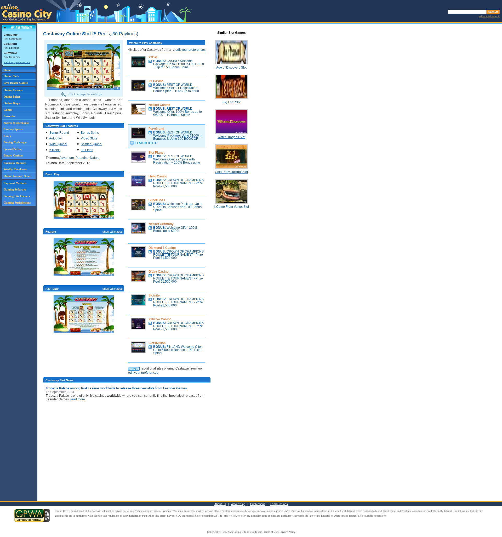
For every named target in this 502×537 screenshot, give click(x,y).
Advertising (238, 504)
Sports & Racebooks (16, 122)
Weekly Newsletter (15, 169)
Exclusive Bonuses (15, 162)
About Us (220, 504)
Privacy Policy (287, 531)
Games (8, 109)
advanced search (489, 16)
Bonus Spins (90, 133)
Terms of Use (271, 531)
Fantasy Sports (13, 129)
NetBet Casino (159, 105)
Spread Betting (13, 148)
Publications (257, 504)
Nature (95, 158)
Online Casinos (13, 90)
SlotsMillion (157, 343)
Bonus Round (59, 133)
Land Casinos (279, 504)
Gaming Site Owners (17, 196)
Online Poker (12, 96)
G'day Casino (158, 271)
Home (7, 69)
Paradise (82, 158)
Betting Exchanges (15, 142)
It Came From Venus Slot (231, 207)
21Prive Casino (160, 319)
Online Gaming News (17, 175)
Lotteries (9, 116)
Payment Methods (15, 182)
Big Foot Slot (232, 102)
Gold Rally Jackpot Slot (231, 172)
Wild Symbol (58, 144)
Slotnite (154, 295)
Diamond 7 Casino (162, 248)
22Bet (153, 57)
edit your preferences (190, 50)
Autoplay (55, 138)
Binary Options (13, 155)
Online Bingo (12, 103)
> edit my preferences (17, 62)
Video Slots (89, 138)
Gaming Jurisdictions (17, 202)
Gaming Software (15, 189)
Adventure (66, 158)
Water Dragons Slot (231, 137)
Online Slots (11, 75)
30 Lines (87, 150)
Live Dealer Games (16, 82)
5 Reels (54, 150)
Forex (7, 135)
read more (77, 399)
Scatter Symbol (91, 144)
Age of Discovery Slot (231, 67)
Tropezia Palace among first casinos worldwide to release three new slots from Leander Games (116, 388)
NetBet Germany (161, 224)
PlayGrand (156, 129)
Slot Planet (156, 152)
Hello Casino (158, 176)
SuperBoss (157, 200)
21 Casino (156, 81)
